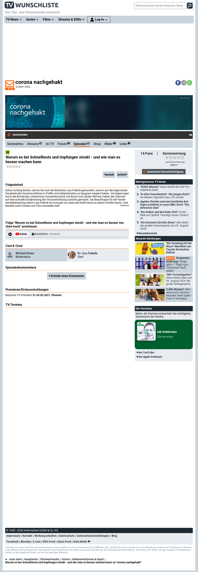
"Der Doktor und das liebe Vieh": (164, 215)
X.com (36, 541)
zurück (110, 174)
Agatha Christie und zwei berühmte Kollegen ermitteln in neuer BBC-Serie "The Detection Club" (164, 204)
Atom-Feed (64, 541)
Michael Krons (25, 253)
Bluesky (25, 541)
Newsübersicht (148, 233)
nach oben (15, 559)
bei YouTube (146, 352)
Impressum (13, 535)
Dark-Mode (80, 541)
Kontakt (27, 535)
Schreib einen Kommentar (67, 276)
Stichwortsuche (49, 559)
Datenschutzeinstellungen (93, 535)
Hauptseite (31, 559)
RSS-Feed (49, 541)
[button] (178, 82)
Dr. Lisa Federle (87, 253)
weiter (121, 174)
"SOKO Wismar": (165, 188)
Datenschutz (66, 535)
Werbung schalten (45, 535)
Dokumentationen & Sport (88, 559)
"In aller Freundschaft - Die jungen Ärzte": (165, 196)
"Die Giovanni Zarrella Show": (164, 225)
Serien (66, 559)
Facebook (12, 541)
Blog (114, 535)
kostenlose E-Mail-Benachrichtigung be (57, 134)
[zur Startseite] (32, 4)
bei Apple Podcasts (150, 356)
